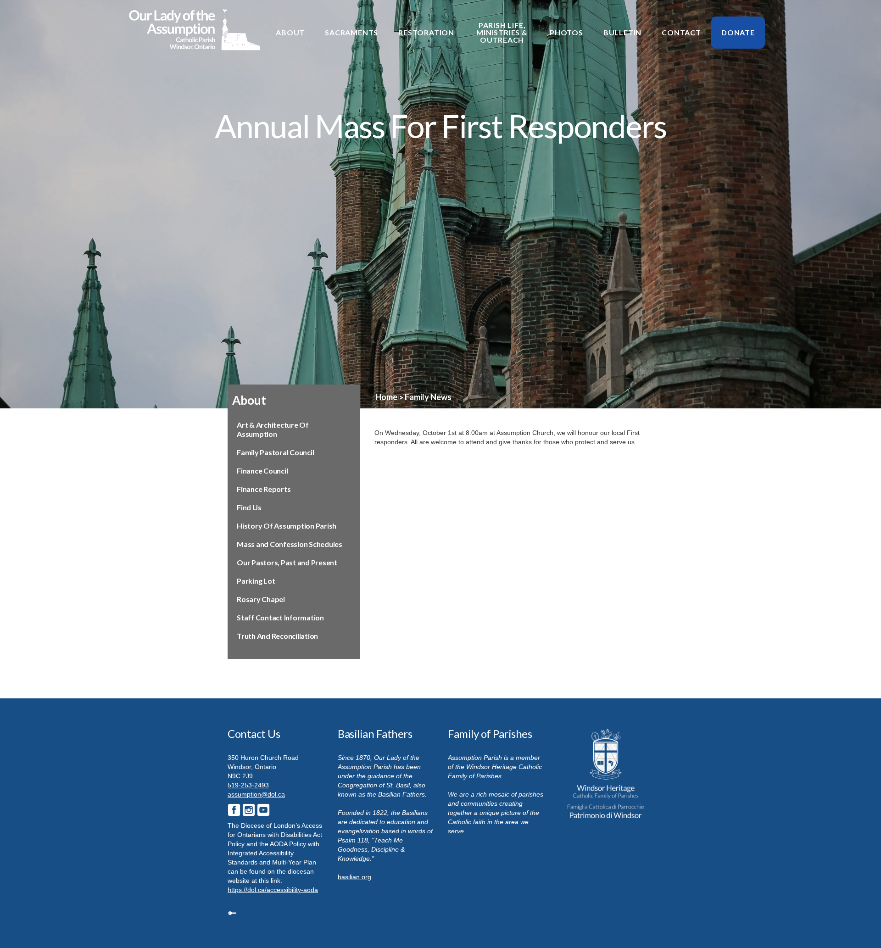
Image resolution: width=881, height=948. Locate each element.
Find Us (249, 507)
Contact (681, 32)
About (290, 32)
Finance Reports (263, 489)
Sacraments (351, 32)
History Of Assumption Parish (286, 525)
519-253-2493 (248, 785)
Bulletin (622, 32)
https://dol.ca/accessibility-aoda (273, 889)
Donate (738, 32)
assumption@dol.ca (256, 794)
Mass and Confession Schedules (289, 544)
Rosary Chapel (261, 599)
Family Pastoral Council (275, 452)
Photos (566, 32)
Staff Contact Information (280, 617)
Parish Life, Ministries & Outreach (502, 32)
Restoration (426, 32)
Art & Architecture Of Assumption (273, 429)
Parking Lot (256, 580)
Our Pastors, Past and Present (287, 562)
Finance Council (262, 470)
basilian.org (354, 877)
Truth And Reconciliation (277, 635)
